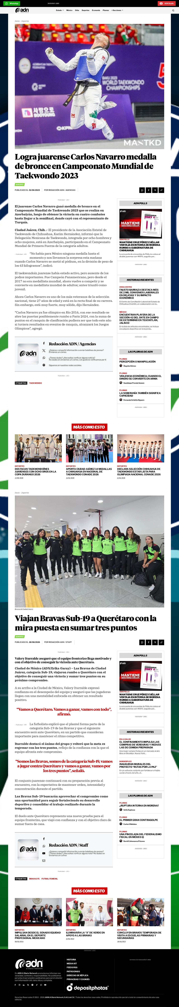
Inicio (17, 21)
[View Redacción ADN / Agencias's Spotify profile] (43, 365)
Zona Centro (125, 287)
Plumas (123, 359)
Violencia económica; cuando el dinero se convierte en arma (140, 377)
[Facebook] (148, 190)
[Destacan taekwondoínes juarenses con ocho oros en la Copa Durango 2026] (38, 448)
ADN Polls (124, 240)
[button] (157, 10)
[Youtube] (45, 985)
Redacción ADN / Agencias (72, 344)
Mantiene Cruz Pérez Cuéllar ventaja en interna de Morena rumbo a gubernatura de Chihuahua (139, 246)
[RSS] (28, 985)
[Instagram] (19, 985)
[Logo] (22, 10)
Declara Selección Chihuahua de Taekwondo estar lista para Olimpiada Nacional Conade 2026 (139, 472)
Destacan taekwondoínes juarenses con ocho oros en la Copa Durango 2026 (35, 472)
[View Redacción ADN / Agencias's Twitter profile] (43, 350)
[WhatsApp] (142, 190)
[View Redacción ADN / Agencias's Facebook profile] (43, 343)
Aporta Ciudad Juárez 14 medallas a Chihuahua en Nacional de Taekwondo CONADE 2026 (89, 472)
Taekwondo (35, 383)
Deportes (25, 21)
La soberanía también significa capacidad (140, 394)
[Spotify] (32, 985)
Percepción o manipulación (137, 361)
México (122, 312)
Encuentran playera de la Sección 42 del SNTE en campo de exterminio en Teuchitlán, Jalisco (138, 318)
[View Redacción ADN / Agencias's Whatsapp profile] (43, 357)
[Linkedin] (23, 985)
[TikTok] (36, 985)
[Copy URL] (161, 190)
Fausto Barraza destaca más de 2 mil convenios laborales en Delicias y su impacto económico (139, 293)
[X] (155, 190)
